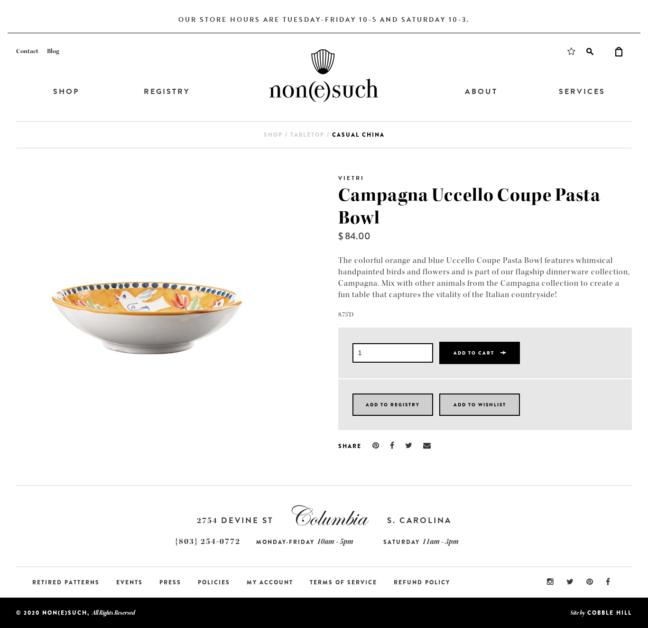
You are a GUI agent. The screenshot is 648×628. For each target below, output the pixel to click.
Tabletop (307, 135)
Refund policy (422, 582)
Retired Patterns (66, 582)
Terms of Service (343, 582)
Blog (53, 51)
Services (582, 91)
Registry (167, 91)
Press (170, 582)
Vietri (351, 178)
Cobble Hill (609, 613)
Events (129, 582)
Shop (66, 91)
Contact (27, 51)
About (481, 91)
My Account (270, 582)
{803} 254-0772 (208, 541)
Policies (214, 582)
